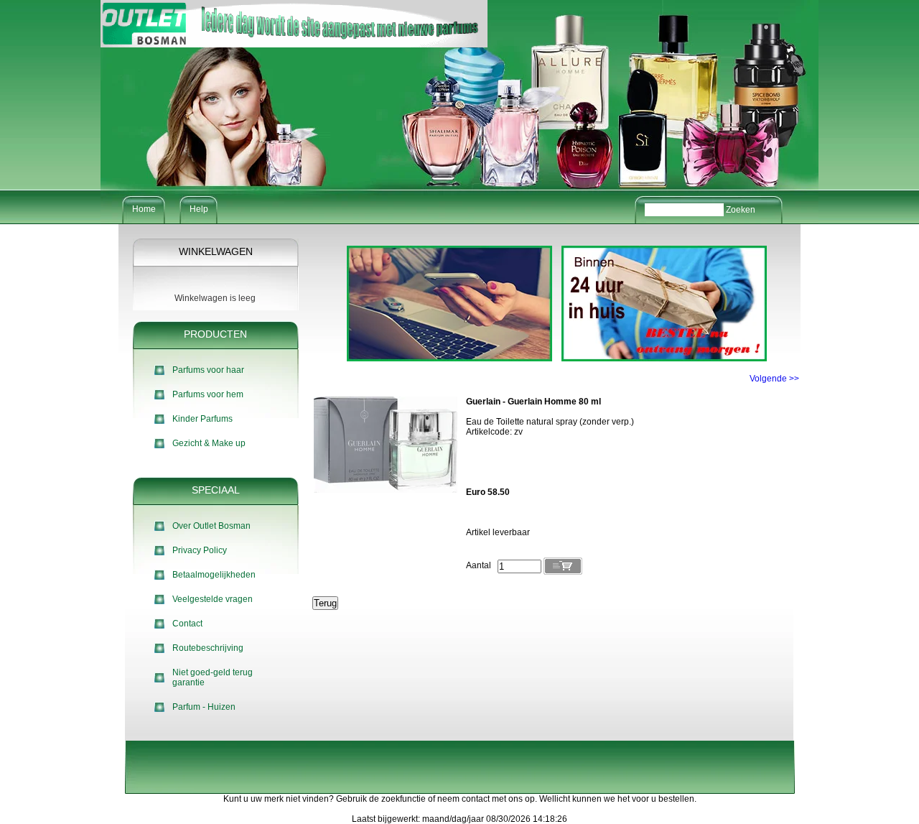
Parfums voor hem (207, 394)
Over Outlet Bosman (211, 526)
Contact (187, 624)
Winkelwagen (216, 251)
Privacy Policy (199, 550)
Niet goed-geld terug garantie (212, 677)
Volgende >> (774, 379)
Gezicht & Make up (209, 443)
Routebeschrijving (207, 648)
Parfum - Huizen (203, 707)
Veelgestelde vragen (212, 599)
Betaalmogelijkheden (214, 575)
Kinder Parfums (202, 419)
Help (199, 209)
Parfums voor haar (208, 370)
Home (144, 209)
